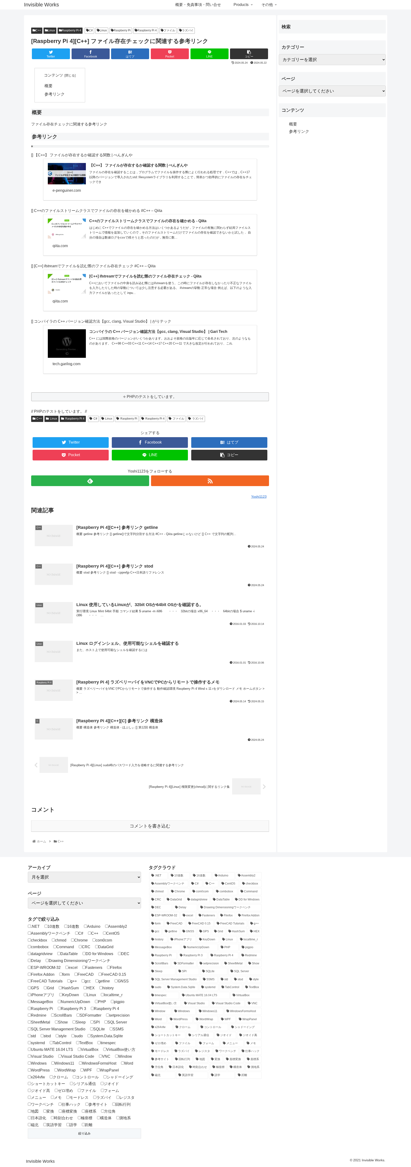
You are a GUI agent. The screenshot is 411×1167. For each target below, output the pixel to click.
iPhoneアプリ (42, 995)
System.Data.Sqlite (107, 1036)
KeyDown (70, 995)
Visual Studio (42, 1056)
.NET (35, 926)
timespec (108, 1043)
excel (73, 968)
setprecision (119, 1015)
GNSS (123, 981)
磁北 (35, 1125)
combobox (40, 947)
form (66, 974)
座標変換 (69, 1111)
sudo (78, 1036)
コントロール (87, 1077)
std (33, 1036)
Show (63, 1022)
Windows (39, 1063)
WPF (87, 1070)
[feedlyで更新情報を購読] (90, 480)
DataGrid (105, 947)
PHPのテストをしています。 (152, 397)
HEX (91, 988)
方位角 (110, 1111)
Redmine (38, 1015)
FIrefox (116, 968)
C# (91, 30)
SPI (96, 1022)
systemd (38, 1043)
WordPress (40, 1070)
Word (128, 1063)
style (63, 1036)
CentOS (113, 933)
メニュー (38, 1097)
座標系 (90, 1111)
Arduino (93, 926)
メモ (58, 1097)
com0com (104, 940)
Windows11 (64, 1063)
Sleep (81, 1022)
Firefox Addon (42, 974)
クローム (60, 1077)
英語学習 (54, 1125)
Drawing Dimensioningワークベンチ (79, 961)
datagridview (42, 954)
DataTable (69, 954)
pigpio (119, 1002)
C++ (38, 30)
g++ (73, 981)
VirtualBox (89, 1049)
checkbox (39, 940)
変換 (50, 1111)
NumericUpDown (75, 1002)
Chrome (81, 940)
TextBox (86, 1043)
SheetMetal (40, 1022)
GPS (35, 988)
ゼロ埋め (65, 1091)
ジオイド (111, 1084)
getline (104, 981)
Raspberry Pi (122, 30)
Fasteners (93, 968)
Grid (50, 988)
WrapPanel (109, 1070)
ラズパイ (187, 30)
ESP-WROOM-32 (46, 968)
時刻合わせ (63, 1118)
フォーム (111, 1091)
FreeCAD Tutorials (47, 981)
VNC (106, 1056)
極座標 (86, 1118)
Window (125, 1056)
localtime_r (113, 995)
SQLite (99, 1029)
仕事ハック (71, 1104)
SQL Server (117, 1022)
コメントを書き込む (150, 825)
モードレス (78, 1097)
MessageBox (42, 1002)
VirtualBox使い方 (120, 1049)
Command (65, 947)
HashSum (70, 988)
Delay (36, 961)
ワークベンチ (42, 1104)
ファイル (169, 30)
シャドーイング (120, 1077)
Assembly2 (117, 926)
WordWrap (67, 1070)
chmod (60, 940)
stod (47, 1036)
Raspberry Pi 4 (71, 30)
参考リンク (54, 94)
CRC (86, 947)
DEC (125, 954)
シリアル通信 (84, 1084)
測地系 (125, 1118)
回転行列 (123, 1104)
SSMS (118, 1029)
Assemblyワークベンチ (50, 933)
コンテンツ (53, 75)
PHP (102, 1002)
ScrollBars (63, 1015)
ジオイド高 (40, 1091)
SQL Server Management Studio (58, 1029)
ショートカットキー (48, 1084)
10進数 (53, 926)
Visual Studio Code (77, 1056)
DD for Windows (99, 954)
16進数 (73, 926)
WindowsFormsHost (99, 1063)
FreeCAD (86, 974)
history (108, 988)
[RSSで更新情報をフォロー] (210, 480)
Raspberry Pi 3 (73, 1009)
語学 (73, 1125)
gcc (88, 981)
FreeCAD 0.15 (114, 974)
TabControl (62, 1043)
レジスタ (127, 1097)
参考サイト (98, 1104)
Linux (51, 30)
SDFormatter (90, 1015)
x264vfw (38, 1077)
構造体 (106, 1118)
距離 (89, 1125)
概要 (48, 85)
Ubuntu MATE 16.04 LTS (52, 1049)
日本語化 (38, 1118)
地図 (35, 1111)
